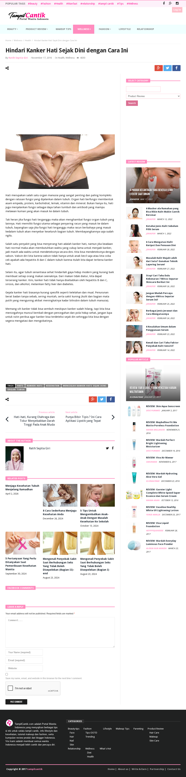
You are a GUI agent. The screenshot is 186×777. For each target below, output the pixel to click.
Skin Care (154, 740)
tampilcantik (35, 769)
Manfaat (72, 3)
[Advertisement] (60, 104)
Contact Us (174, 769)
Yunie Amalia (153, 515)
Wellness (133, 3)
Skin (72, 744)
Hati (20, 386)
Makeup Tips (122, 728)
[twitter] (167, 68)
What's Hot (105, 748)
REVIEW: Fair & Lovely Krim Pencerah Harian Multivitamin (153, 390)
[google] (159, 68)
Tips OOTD (91, 732)
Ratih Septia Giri (18, 57)
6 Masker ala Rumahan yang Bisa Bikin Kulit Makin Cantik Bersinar (163, 211)
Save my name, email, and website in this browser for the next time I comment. (43, 678)
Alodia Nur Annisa (156, 548)
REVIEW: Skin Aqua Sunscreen (163, 406)
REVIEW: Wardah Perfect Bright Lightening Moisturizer (160, 443)
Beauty (33, 3)
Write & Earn (139, 769)
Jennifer (134, 199)
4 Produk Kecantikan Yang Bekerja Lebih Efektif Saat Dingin (151, 192)
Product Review (156, 728)
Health (59, 3)
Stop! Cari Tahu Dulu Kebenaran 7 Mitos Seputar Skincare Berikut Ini (162, 278)
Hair (72, 736)
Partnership (157, 769)
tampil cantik (107, 3)
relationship (88, 3)
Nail (72, 740)
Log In (177, 9)
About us (123, 769)
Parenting (138, 728)
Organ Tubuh (16, 389)
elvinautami (136, 397)
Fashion (46, 3)
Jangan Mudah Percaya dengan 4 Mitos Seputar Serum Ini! (160, 296)
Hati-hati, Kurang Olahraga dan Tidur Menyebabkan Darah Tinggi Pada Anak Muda (34, 418)
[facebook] (176, 68)
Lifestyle (107, 728)
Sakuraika (151, 462)
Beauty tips (73, 728)
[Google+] (170, 3)
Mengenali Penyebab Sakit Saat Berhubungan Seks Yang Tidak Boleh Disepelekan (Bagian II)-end (59, 566)
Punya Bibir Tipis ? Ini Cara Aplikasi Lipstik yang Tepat (83, 416)
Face (72, 732)
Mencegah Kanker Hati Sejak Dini (84, 386)
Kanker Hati (35, 386)
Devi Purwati (153, 410)
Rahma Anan (153, 500)
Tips (121, 3)
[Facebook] (163, 3)
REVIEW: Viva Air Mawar (159, 457)
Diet (89, 752)
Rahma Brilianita (155, 430)
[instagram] (177, 3)
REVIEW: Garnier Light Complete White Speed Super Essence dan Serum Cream (163, 492)
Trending (90, 736)
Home (8, 40)
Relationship (74, 748)
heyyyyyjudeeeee (155, 530)
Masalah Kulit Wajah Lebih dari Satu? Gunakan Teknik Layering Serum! (162, 261)
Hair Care (154, 732)
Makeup (153, 736)
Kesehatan (52, 386)
